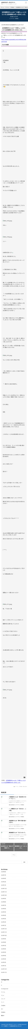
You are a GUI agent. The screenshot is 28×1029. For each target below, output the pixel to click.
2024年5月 (3, 912)
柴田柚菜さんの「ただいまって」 (17, 832)
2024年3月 (3, 918)
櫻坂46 (2, 1015)
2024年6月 (3, 908)
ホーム (14, 854)
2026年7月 (3, 875)
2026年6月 (3, 878)
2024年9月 (3, 898)
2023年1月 (3, 965)
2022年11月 (4, 972)
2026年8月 (3, 871)
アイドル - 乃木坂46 (14, 18)
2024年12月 (4, 888)
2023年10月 (4, 935)
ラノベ (2, 1002)
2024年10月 (4, 895)
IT (1, 985)
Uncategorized (4, 988)
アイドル (3, 992)
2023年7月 (3, 945)
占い (2, 1009)
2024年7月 (3, 905)
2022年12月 (4, 969)
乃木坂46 (3, 1005)
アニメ (2, 995)
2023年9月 (3, 938)
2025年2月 (3, 881)
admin (25, 786)
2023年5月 (3, 952)
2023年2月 (3, 962)
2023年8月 (3, 942)
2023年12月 (4, 928)
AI (1, 982)
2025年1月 (3, 885)
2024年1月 (3, 925)
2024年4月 (3, 915)
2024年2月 (3, 922)
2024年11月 (4, 892)
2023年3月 (3, 959)
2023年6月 (3, 949)
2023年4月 (3, 955)
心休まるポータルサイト (8, 2)
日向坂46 (3, 1012)
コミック (3, 998)
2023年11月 (4, 932)
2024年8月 (3, 902)
